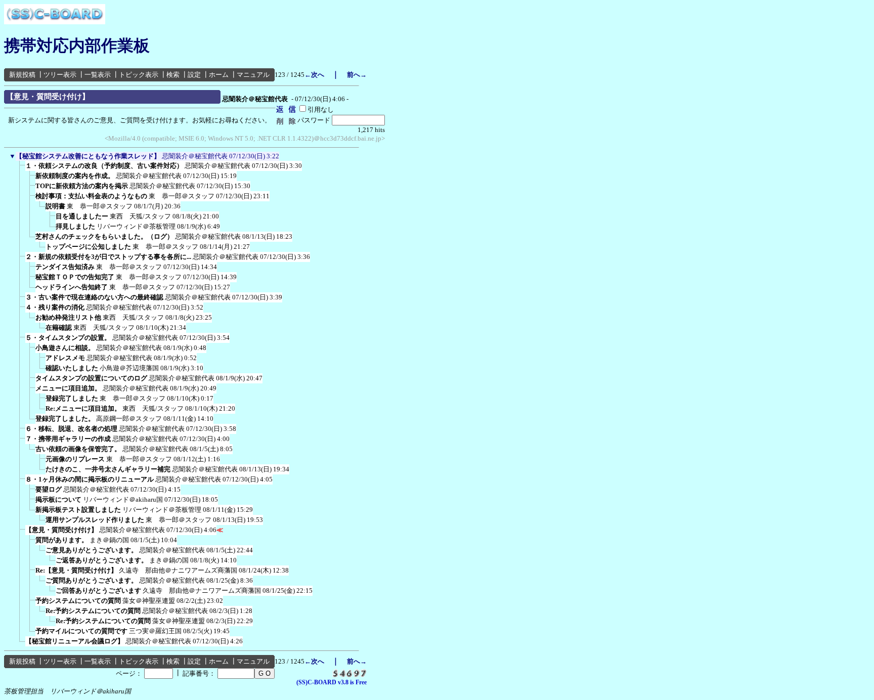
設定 (194, 74)
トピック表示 (138, 74)
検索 (173, 74)
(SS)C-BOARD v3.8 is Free (331, 682)
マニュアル (253, 74)
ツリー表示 (59, 74)
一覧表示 (97, 74)
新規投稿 (22, 74)
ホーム (219, 74)
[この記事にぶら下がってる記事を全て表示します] (20, 168)
